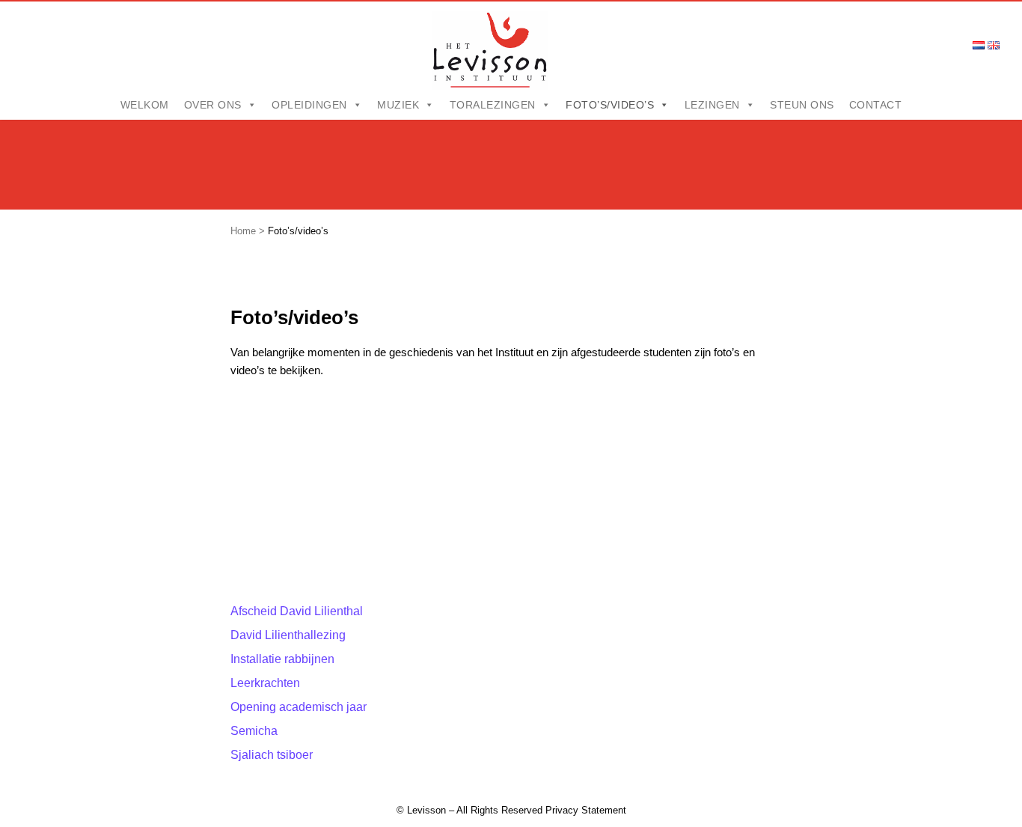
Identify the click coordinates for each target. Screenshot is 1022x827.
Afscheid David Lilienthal (296, 611)
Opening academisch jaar (298, 707)
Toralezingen (493, 105)
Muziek (398, 105)
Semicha (254, 730)
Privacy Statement (585, 810)
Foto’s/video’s (610, 105)
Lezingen (712, 105)
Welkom (144, 105)
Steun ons (802, 105)
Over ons (213, 105)
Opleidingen (309, 105)
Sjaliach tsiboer (271, 754)
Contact (875, 105)
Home (243, 230)
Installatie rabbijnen (282, 659)
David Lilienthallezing (288, 635)
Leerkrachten (265, 683)
